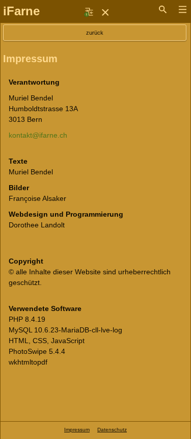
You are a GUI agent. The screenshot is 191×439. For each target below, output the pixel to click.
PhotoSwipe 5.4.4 (37, 351)
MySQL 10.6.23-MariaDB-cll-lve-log (65, 330)
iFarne (21, 11)
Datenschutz (112, 429)
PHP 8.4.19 (27, 319)
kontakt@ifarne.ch (38, 135)
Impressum (77, 429)
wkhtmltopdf (28, 362)
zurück (94, 33)
